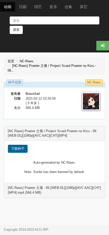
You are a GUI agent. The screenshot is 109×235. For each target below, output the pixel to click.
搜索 (16, 30)
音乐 (53, 7)
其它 (83, 7)
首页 (11, 61)
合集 (68, 7)
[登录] (102, 45)
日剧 (23, 7)
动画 (7, 7)
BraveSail (33, 94)
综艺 (38, 7)
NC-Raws (26, 61)
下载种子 (17, 149)
